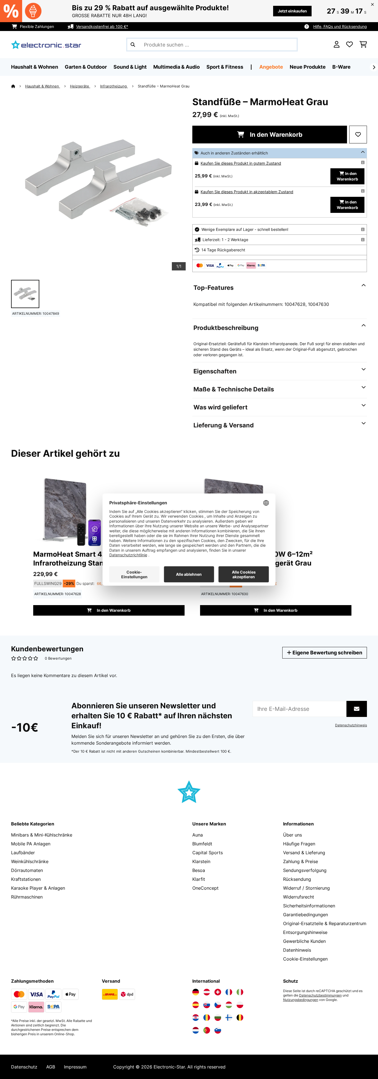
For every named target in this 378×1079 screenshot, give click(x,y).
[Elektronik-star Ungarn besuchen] (229, 1004)
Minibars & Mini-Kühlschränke (41, 835)
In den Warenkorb (275, 134)
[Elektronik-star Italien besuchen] (240, 992)
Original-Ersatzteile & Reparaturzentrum (324, 923)
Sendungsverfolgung (305, 870)
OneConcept (205, 888)
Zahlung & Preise (300, 861)
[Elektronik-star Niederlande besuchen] (195, 1030)
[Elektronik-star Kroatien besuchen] (195, 1017)
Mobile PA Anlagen (30, 843)
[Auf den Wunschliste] (358, 134)
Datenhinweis (297, 950)
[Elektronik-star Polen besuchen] (240, 1004)
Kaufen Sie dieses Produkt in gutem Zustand (241, 163)
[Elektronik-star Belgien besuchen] (240, 1017)
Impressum (75, 1067)
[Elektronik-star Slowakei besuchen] (206, 1004)
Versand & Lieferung (304, 852)
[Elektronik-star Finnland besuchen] (229, 1017)
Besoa (198, 870)
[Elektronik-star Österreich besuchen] (206, 992)
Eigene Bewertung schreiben (326, 652)
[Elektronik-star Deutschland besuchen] (195, 992)
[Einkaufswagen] (363, 45)
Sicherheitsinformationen (309, 905)
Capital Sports (207, 852)
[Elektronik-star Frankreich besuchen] (229, 992)
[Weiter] (374, 67)
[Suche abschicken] (133, 44)
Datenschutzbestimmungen (320, 995)
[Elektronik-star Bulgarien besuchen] (217, 1017)
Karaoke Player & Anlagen (38, 888)
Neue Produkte (308, 67)
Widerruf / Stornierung (306, 888)
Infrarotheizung (114, 86)
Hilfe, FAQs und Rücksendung (340, 26)
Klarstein (201, 861)
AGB (50, 1067)
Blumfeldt (202, 843)
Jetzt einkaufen (292, 11)
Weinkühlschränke (29, 861)
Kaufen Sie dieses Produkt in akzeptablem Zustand (247, 191)
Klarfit (198, 879)
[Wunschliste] (349, 45)
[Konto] (337, 45)
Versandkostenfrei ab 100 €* (102, 26)
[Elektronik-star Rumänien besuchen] (206, 1017)
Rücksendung (297, 879)
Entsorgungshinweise (305, 932)
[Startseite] (18, 86)
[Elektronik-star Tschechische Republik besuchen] (217, 1004)
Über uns (292, 835)
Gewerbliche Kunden (304, 941)
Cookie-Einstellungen (305, 959)
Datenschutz (24, 1067)
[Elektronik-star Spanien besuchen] (195, 1004)
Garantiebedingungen (305, 914)
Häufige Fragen (299, 843)
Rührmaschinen (27, 897)
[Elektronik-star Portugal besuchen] (206, 1030)
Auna (197, 835)
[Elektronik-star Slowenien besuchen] (217, 1030)
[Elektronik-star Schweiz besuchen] (217, 992)
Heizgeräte (80, 86)
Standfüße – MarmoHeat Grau (164, 86)
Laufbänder (23, 852)
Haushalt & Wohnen (42, 86)
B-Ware (341, 67)
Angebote (271, 67)
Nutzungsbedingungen (300, 1000)
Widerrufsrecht (298, 897)
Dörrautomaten (27, 870)
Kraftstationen (26, 879)
